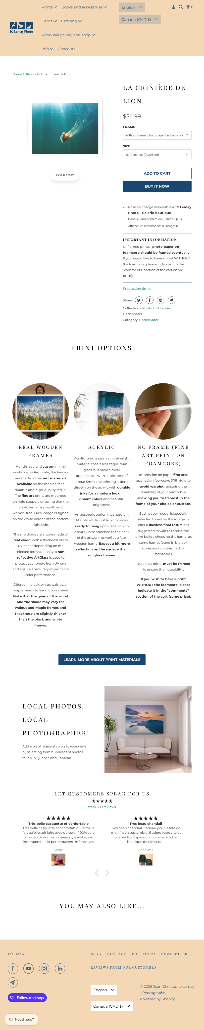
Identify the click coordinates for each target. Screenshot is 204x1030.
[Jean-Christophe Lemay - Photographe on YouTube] (29, 968)
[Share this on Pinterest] (160, 300)
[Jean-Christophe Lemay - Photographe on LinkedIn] (61, 968)
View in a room (65, 175)
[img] (102, 801)
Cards (47, 21)
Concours (66, 48)
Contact (116, 953)
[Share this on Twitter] (138, 300)
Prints (47, 7)
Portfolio (143, 953)
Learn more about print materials (102, 659)
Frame (129, 127)
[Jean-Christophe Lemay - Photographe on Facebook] (14, 968)
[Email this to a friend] (171, 300)
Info (46, 48)
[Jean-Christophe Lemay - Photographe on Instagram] (45, 968)
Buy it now (157, 186)
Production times (137, 288)
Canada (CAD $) (136, 19)
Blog (96, 953)
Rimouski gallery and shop (67, 35)
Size (126, 146)
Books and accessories (82, 7)
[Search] (181, 6)
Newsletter (174, 953)
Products (33, 74)
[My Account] (174, 6)
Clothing (69, 21)
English (128, 7)
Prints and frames (156, 308)
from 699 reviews (102, 807)
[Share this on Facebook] (149, 300)
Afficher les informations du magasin (153, 226)
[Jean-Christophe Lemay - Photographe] (21, 27)
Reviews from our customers (124, 967)
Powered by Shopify (157, 999)
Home (17, 74)
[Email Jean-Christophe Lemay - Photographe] (14, 982)
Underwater (132, 314)
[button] (98, 872)
